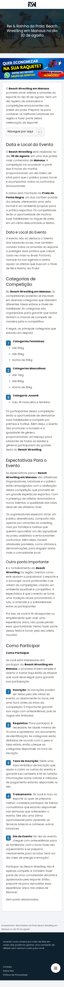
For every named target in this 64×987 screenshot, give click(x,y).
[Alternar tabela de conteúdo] (38, 131)
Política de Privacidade (15, 974)
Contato (7, 966)
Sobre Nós (8, 970)
